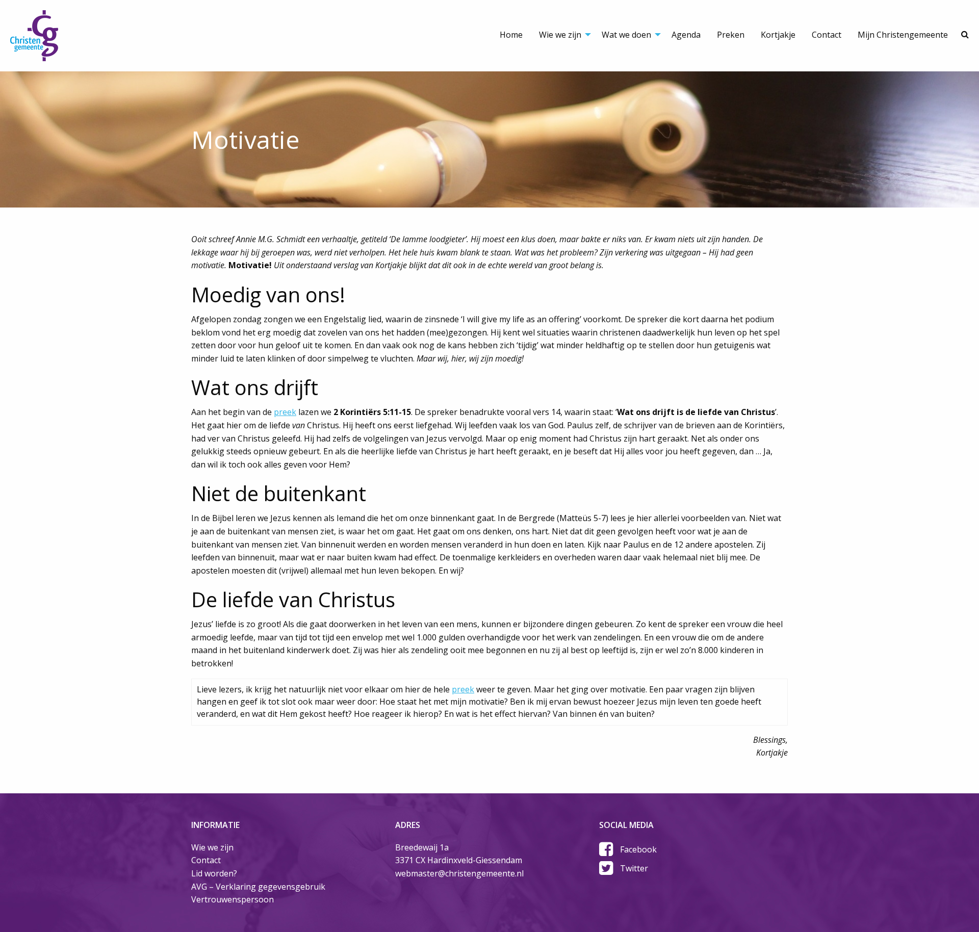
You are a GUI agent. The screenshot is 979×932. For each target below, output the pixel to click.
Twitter (634, 868)
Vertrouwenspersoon (232, 899)
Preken (730, 34)
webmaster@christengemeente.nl (459, 873)
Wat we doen (626, 34)
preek (285, 412)
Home (511, 34)
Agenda (686, 34)
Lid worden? (214, 873)
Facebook (638, 849)
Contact (826, 34)
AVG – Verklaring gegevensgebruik (258, 886)
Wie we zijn (560, 34)
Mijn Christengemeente (903, 34)
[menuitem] (511, 25)
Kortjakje (778, 34)
